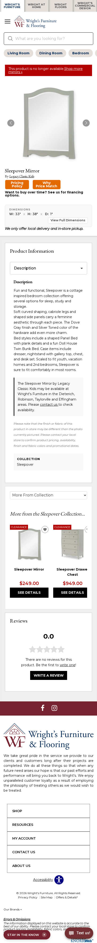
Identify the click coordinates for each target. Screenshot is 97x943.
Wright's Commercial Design (85, 6)
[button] (7, 22)
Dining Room (50, 53)
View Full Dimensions (68, 220)
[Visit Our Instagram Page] (54, 708)
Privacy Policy (27, 897)
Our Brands (13, 909)
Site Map (47, 897)
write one (67, 665)
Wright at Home (36, 6)
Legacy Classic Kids (21, 176)
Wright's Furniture (12, 6)
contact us (49, 404)
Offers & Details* (67, 897)
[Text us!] (79, 934)
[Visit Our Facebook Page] (43, 708)
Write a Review (49, 675)
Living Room (18, 53)
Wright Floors (60, 6)
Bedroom (80, 53)
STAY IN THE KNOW (26, 935)
